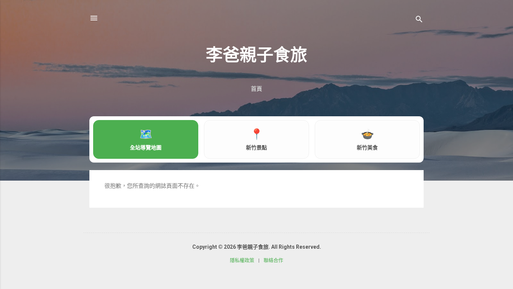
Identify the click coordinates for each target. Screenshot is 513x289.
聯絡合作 (273, 260)
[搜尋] (419, 20)
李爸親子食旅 (256, 55)
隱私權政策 (242, 260)
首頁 (256, 88)
